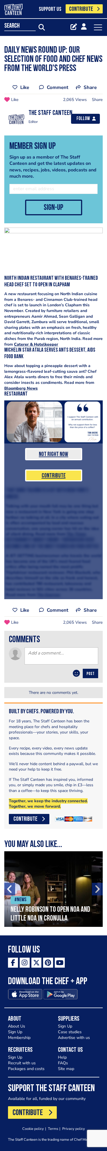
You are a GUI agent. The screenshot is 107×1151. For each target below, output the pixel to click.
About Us (16, 1026)
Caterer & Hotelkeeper (36, 344)
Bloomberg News (21, 388)
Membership (19, 1037)
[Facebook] (13, 963)
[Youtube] (60, 963)
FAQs (63, 1063)
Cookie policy (33, 1128)
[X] (36, 963)
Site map (66, 1068)
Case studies (70, 1032)
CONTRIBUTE (81, 9)
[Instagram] (25, 963)
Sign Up (15, 1032)
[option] (53, 889)
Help (62, 1057)
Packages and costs (26, 1068)
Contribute (54, 476)
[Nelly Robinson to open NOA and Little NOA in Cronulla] (53, 889)
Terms (53, 1128)
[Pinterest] (48, 963)
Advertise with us (74, 1037)
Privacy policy (73, 1128)
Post (90, 674)
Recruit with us (22, 1063)
